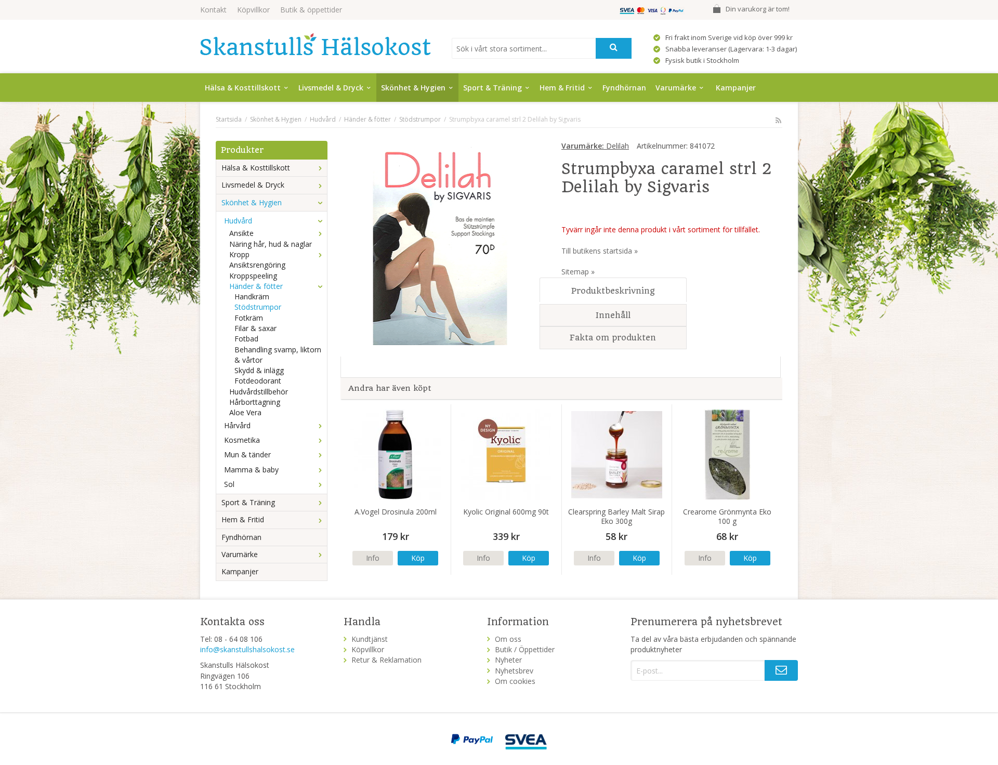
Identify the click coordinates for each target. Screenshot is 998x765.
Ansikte (241, 233)
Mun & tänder (247, 454)
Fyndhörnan (624, 88)
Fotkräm (248, 318)
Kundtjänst (369, 639)
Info (372, 558)
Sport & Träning (492, 88)
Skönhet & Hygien (413, 88)
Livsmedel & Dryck (330, 88)
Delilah (595, 146)
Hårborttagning (254, 402)
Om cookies (515, 681)
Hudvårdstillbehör (258, 392)
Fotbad (246, 339)
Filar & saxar (255, 328)
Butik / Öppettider (525, 649)
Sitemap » (578, 271)
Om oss (508, 639)
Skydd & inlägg (259, 370)
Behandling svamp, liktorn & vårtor (277, 355)
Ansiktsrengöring (257, 265)
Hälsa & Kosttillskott (243, 88)
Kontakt (213, 10)
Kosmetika (242, 440)
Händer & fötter (256, 286)
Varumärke (675, 88)
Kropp (239, 254)
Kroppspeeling (253, 276)
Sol (229, 484)
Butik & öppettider (311, 10)
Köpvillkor (253, 10)
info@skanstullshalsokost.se (247, 649)
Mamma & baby (251, 469)
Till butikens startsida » (599, 251)
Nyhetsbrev (514, 671)
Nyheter (508, 660)
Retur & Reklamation (386, 660)
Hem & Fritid (562, 88)
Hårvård (237, 425)
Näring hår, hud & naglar (270, 244)
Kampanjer (736, 88)
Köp (418, 558)
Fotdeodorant (257, 381)
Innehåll (613, 315)
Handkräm (251, 296)
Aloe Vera (245, 412)
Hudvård (238, 221)
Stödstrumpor (257, 307)
